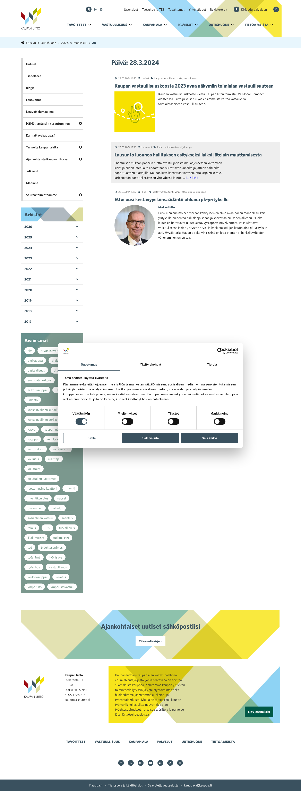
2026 (28, 226)
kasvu (31, 429)
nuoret (61, 498)
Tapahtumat (176, 9)
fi (88, 9)
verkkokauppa (37, 577)
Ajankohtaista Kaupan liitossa (47, 159)
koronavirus (61, 449)
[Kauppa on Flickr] (180, 763)
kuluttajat (34, 469)
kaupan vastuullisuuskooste (168, 78)
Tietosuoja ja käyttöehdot (125, 785)
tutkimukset (61, 537)
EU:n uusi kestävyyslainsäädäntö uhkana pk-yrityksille (171, 199)
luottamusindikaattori (42, 488)
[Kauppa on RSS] (170, 763)
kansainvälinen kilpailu (43, 409)
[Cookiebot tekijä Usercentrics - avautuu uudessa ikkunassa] (220, 351)
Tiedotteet (33, 76)
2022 (28, 269)
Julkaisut (32, 171)
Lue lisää (192, 177)
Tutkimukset (36, 537)
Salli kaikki (209, 438)
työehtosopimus (52, 547)
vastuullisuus (190, 78)
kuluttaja (54, 459)
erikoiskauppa (37, 390)
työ (30, 547)
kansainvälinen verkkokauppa (48, 419)
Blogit (144, 191)
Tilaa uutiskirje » (150, 641)
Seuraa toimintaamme (41, 195)
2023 (28, 258)
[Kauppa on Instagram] (141, 763)
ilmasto (33, 400)
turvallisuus (67, 528)
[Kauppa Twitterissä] (131, 763)
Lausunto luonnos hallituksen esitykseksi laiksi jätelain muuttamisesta (188, 154)
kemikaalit (54, 439)
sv (95, 9)
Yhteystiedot (197, 9)
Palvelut (185, 24)
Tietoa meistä (256, 24)
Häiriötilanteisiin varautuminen (48, 123)
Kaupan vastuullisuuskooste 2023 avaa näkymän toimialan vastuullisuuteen (194, 86)
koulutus (33, 459)
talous (32, 528)
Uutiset (145, 78)
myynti (70, 488)
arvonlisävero (50, 350)
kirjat (160, 147)
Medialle (32, 183)
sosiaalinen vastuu (40, 518)
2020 (28, 290)
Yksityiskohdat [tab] (150, 364)
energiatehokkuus (39, 380)
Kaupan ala (152, 24)
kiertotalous (36, 449)
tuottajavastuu (171, 147)
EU (58, 390)
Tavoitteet (76, 24)
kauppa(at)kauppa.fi (198, 785)
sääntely (67, 518)
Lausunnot (146, 147)
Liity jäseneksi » (259, 711)
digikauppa (35, 360)
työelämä (34, 557)
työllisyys (55, 557)
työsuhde (34, 567)
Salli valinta (150, 438)
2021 (28, 279)
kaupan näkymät (55, 429)
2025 (28, 237)
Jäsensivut (131, 9)
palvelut (56, 508)
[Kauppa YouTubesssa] (150, 763)
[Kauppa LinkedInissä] (160, 763)
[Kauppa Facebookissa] (121, 763)
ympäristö (35, 587)
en (101, 9)
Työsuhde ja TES (153, 9)
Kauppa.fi (96, 785)
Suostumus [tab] (89, 364)
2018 (28, 311)
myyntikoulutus (38, 498)
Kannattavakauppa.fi (40, 135)
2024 (28, 248)
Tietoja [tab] (212, 364)
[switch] (127, 421)
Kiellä (92, 438)
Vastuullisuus (114, 24)
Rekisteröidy (218, 9)
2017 (28, 321)
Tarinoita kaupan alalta (42, 147)
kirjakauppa (186, 147)
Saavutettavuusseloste (163, 785)
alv (30, 350)
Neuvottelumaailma (40, 111)
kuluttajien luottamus (42, 478)
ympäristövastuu (183, 191)
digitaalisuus (36, 370)
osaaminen (35, 508)
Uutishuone (219, 24)
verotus (61, 577)
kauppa (33, 439)
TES (47, 528)
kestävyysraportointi (163, 191)
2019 (28, 300)
